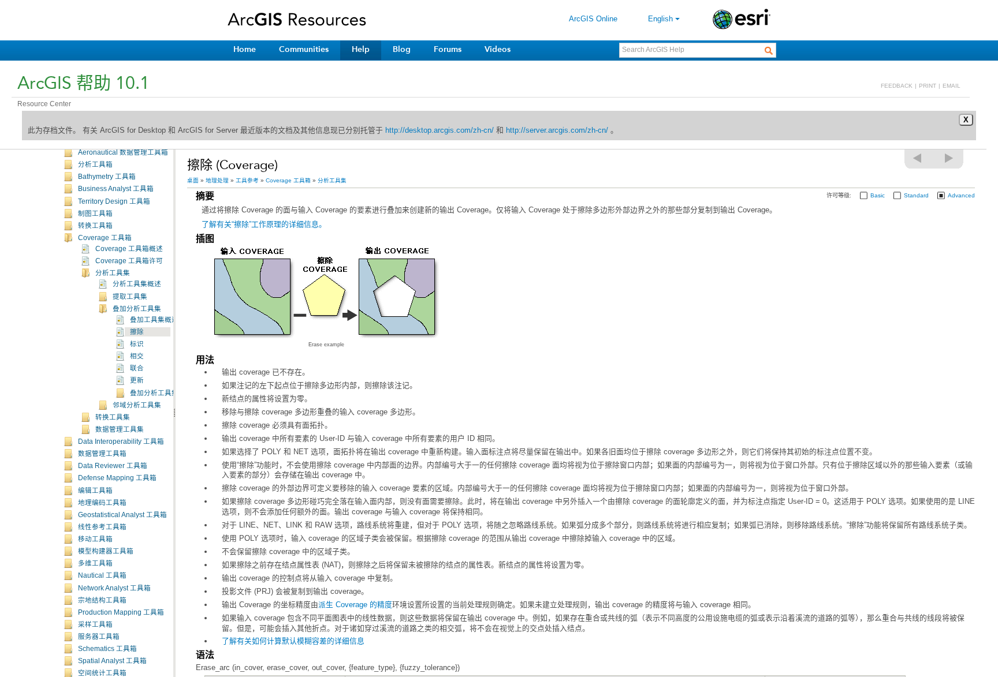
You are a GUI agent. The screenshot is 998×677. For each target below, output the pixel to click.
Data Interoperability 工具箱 (121, 441)
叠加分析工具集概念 (161, 393)
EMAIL (951, 86)
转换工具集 (112, 417)
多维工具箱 (95, 563)
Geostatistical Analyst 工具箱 (122, 514)
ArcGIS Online (593, 18)
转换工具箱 (95, 225)
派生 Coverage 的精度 (355, 604)
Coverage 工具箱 (105, 237)
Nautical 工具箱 (102, 575)
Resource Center (44, 104)
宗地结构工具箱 (102, 600)
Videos (498, 49)
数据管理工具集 (119, 429)
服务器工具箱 (99, 636)
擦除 (137, 331)
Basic (877, 195)
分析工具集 (112, 273)
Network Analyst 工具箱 (114, 588)
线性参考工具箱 (102, 526)
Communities (304, 49)
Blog (402, 49)
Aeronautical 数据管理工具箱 (123, 152)
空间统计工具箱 (102, 672)
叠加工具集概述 (154, 319)
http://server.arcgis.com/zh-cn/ (557, 130)
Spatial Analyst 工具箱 (112, 660)
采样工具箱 (95, 624)
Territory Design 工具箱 (114, 201)
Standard (916, 195)
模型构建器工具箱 (105, 551)
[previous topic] (917, 158)
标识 (137, 344)
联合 (137, 368)
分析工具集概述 (137, 283)
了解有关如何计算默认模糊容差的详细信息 (293, 641)
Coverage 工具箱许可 (129, 260)
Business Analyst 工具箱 (116, 188)
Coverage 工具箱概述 (129, 248)
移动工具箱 (95, 539)
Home (244, 49)
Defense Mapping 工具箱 (117, 477)
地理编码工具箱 (102, 502)
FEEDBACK (897, 86)
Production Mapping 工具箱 (121, 612)
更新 (137, 380)
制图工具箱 (95, 213)
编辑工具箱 (95, 490)
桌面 (193, 180)
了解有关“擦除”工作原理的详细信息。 (264, 224)
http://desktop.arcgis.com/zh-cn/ (439, 130)
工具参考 (247, 180)
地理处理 (217, 180)
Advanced (961, 195)
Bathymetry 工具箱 (107, 176)
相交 (137, 356)
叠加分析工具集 (137, 308)
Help (361, 49)
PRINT (927, 86)
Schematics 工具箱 (107, 648)
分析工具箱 (95, 164)
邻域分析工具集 (137, 405)
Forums (447, 49)
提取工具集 (130, 296)
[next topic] (949, 158)
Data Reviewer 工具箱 (112, 465)
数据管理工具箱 (102, 453)
